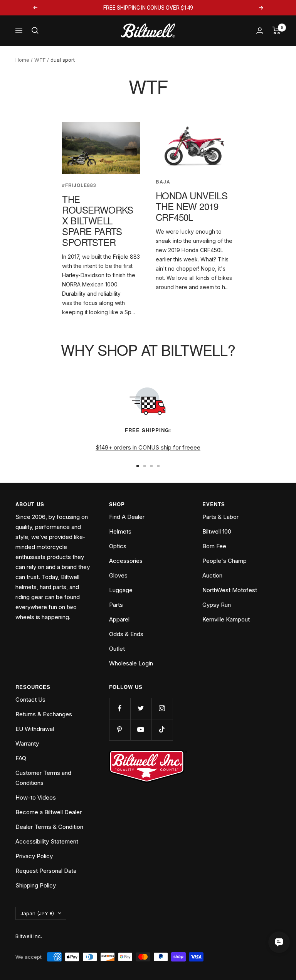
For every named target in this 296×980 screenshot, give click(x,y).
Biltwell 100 (216, 531)
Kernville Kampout (226, 619)
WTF (39, 60)
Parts (116, 604)
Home (22, 60)
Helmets (120, 531)
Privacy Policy (34, 856)
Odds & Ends (126, 634)
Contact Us (30, 699)
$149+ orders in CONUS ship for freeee (148, 447)
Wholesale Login (131, 663)
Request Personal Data (45, 870)
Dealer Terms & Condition (49, 826)
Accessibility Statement (46, 841)
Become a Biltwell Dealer (48, 812)
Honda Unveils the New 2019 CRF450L (191, 206)
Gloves (118, 575)
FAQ (20, 758)
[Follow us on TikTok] (162, 729)
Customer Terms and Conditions (43, 777)
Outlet (117, 648)
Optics (117, 546)
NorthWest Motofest (229, 590)
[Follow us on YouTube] (140, 729)
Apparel (119, 619)
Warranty (27, 743)
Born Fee (214, 546)
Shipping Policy (35, 885)
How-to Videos (35, 797)
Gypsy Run (216, 604)
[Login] (259, 30)
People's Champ (224, 560)
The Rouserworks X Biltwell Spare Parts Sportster (97, 220)
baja (163, 181)
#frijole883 (79, 185)
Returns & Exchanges (43, 714)
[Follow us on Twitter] (140, 708)
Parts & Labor (220, 516)
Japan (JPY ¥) (37, 913)
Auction (212, 575)
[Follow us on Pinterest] (119, 729)
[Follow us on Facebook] (119, 708)
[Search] (35, 30)
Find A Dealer (127, 516)
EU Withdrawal (34, 728)
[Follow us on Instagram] (162, 708)
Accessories (126, 560)
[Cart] (276, 30)
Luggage (121, 590)
